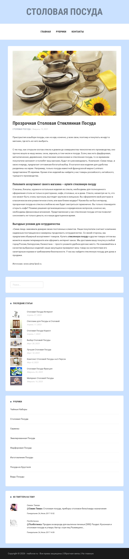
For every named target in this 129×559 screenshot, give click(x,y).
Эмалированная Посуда (22, 438)
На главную (87, 553)
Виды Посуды (17, 476)
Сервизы (14, 428)
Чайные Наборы (18, 409)
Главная (46, 31)
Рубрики (61, 31)
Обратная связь (71, 553)
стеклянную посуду (78, 236)
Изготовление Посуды (21, 457)
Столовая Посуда (22, 129)
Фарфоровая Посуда (21, 448)
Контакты (78, 31)
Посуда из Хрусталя (20, 467)
